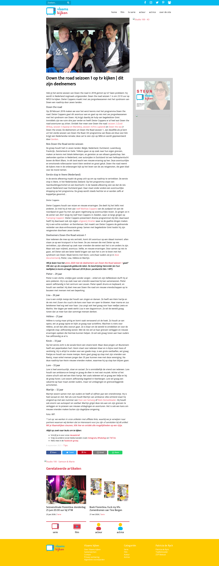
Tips (65, 445)
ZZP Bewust (161, 554)
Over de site (165, 12)
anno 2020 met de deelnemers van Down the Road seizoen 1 (94, 262)
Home (114, 12)
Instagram (92, 438)
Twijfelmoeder (162, 552)
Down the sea (115, 126)
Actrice (152, 12)
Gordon (54, 139)
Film (122, 12)
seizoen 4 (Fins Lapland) (94, 126)
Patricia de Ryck (162, 549)
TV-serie (131, 12)
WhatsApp (102, 438)
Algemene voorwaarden (94, 559)
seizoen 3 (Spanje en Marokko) (67, 126)
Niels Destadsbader (107, 400)
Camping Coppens (55, 218)
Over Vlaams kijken (92, 549)
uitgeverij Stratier (86, 221)
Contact (87, 554)
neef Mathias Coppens (86, 208)
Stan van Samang (86, 400)
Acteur (142, 12)
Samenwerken (90, 552)
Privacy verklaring (91, 557)
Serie (126, 549)
